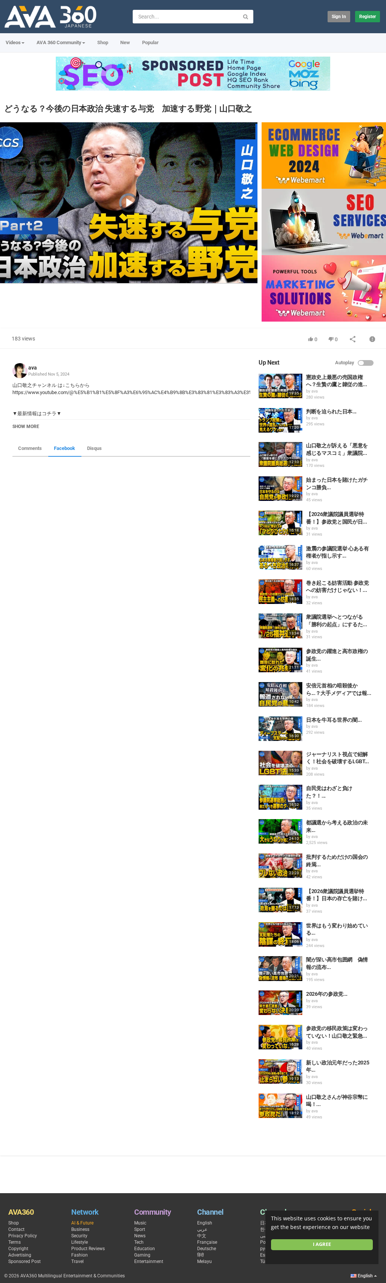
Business (80, 1229)
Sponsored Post (24, 1261)
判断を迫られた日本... (331, 411)
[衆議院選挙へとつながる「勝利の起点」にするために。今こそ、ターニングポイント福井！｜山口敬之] (280, 625)
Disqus (94, 448)
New (125, 42)
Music (140, 1223)
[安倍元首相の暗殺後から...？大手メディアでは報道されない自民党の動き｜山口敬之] (280, 694)
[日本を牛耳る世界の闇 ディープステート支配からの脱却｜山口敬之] (280, 728)
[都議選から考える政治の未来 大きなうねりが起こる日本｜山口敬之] (280, 831)
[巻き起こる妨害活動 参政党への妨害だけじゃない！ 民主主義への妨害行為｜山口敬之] (280, 591)
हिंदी (200, 1255)
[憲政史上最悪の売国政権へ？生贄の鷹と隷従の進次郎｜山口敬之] (280, 386)
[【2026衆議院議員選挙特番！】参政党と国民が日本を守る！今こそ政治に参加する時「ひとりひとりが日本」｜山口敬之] (280, 523)
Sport (139, 1229)
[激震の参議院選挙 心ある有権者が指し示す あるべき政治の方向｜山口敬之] (280, 557)
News (140, 1235)
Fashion (79, 1255)
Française (207, 1242)
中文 (201, 1235)
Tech (139, 1242)
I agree (322, 1244)
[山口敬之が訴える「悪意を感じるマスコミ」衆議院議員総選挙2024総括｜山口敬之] (280, 454)
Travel (77, 1261)
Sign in (339, 16)
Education (144, 1248)
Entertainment (148, 1261)
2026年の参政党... (327, 994)
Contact (16, 1229)
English (204, 1223)
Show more (25, 426)
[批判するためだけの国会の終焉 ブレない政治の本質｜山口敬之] (280, 865)
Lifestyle (79, 1242)
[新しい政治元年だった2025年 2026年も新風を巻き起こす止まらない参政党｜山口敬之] (280, 1071)
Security (79, 1235)
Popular (150, 42)
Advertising (19, 1255)
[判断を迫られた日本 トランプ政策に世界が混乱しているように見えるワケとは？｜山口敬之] (280, 420)
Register (367, 16)
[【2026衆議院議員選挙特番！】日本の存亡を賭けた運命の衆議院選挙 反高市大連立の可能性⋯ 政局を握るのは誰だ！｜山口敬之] (280, 900)
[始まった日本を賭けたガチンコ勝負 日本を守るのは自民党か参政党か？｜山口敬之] (280, 488)
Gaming (142, 1255)
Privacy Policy (22, 1235)
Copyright (18, 1248)
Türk (264, 1261)
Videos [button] (13, 42)
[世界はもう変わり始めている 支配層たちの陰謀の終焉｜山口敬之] (280, 934)
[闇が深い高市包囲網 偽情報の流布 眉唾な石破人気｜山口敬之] (280, 968)
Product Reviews (88, 1248)
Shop (102, 42)
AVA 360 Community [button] (59, 42)
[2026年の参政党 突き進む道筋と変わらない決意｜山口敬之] (280, 1002)
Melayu (204, 1261)
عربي (202, 1229)
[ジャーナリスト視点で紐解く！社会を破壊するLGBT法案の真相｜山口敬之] (280, 763)
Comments (30, 448)
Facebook (64, 448)
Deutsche (206, 1248)
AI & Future (82, 1223)
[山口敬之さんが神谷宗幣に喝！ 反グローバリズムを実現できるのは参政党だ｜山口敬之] (280, 1106)
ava (32, 368)
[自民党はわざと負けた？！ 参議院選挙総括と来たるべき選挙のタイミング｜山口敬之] (280, 797)
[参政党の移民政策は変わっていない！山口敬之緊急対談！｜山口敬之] (280, 1037)
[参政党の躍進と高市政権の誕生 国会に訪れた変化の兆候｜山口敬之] (280, 660)
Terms (14, 1242)
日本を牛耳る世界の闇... (333, 720)
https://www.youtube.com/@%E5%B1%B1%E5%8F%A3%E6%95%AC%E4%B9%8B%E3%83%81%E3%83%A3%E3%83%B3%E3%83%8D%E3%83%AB (167, 392)
